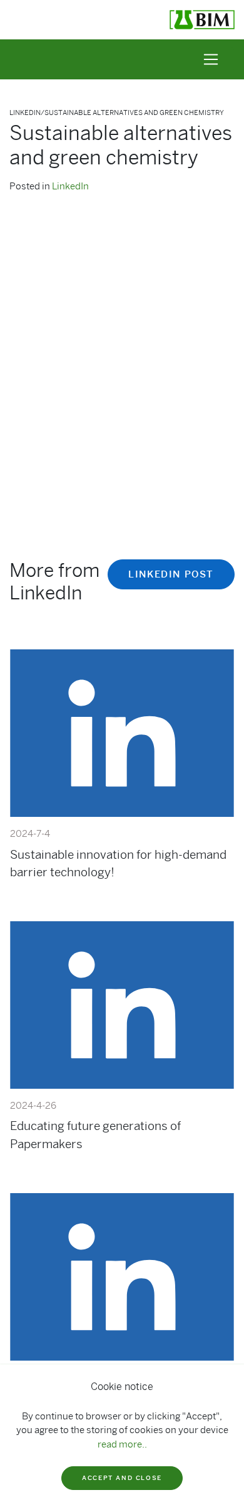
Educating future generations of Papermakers (95, 1134)
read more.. (122, 1444)
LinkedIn (70, 186)
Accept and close (122, 1478)
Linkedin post (171, 574)
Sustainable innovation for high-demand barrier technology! (118, 863)
